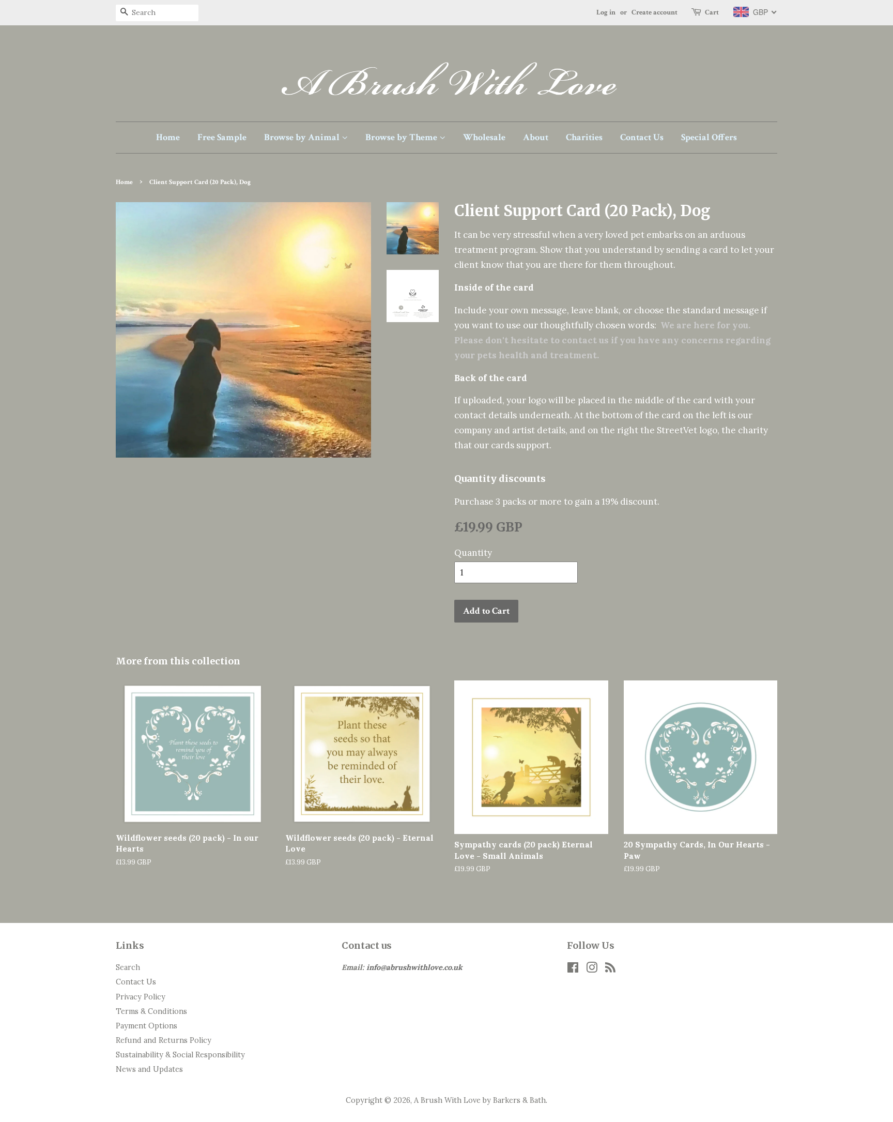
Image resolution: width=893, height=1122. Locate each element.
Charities (584, 137)
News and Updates (149, 1069)
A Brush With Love (447, 1100)
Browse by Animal (303, 137)
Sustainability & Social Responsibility (180, 1054)
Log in (605, 12)
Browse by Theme (402, 137)
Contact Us (642, 137)
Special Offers (709, 137)
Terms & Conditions (151, 1011)
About (535, 137)
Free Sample (222, 137)
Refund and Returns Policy (163, 1040)
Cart (712, 12)
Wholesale (484, 137)
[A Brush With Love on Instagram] (591, 969)
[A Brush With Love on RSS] (610, 969)
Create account (655, 12)
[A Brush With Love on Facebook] (573, 969)
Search (128, 967)
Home (168, 137)
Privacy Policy (140, 997)
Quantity (473, 552)
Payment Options (146, 1025)
